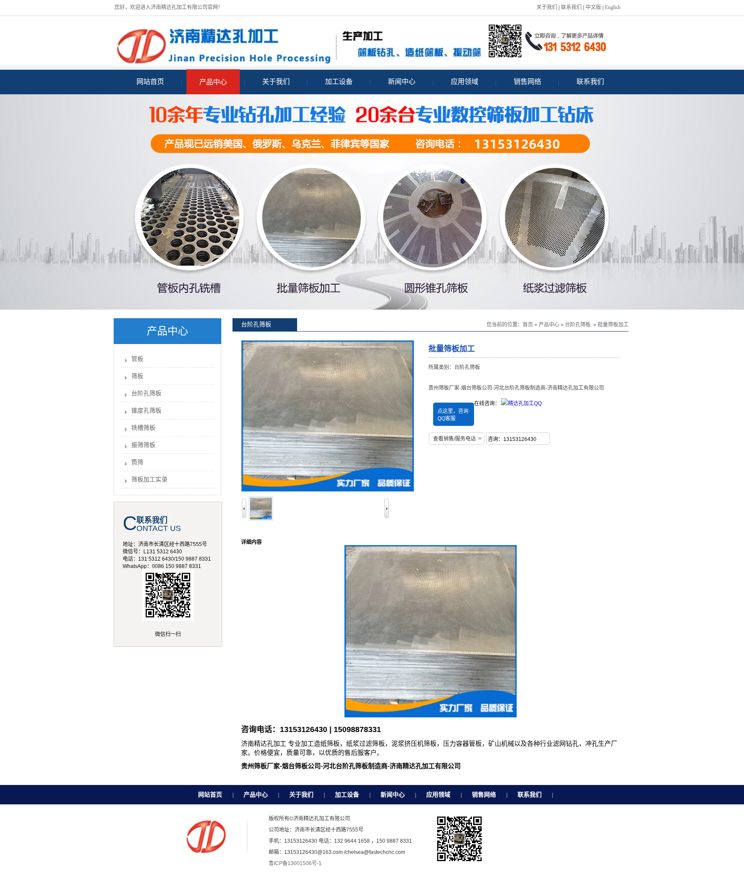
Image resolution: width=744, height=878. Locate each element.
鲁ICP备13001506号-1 (295, 863)
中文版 (593, 7)
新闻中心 (393, 794)
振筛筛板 (143, 445)
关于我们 (546, 7)
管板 (137, 359)
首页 (528, 325)
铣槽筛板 (143, 428)
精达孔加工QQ (525, 403)
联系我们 (571, 7)
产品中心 (549, 325)
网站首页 (210, 794)
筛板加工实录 (149, 479)
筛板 (137, 376)
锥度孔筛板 (146, 410)
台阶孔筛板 (146, 393)
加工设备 (347, 794)
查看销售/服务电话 (454, 439)
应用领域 (438, 794)
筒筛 (137, 462)
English (612, 7)
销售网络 (484, 794)
